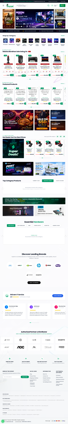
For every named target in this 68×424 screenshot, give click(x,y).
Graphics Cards (48, 180)
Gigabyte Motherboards (42, 400)
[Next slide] (52, 18)
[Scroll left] (2, 65)
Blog (31, 374)
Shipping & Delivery (34, 378)
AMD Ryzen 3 (5, 395)
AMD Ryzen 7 (17, 395)
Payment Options (46, 378)
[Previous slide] (17, 18)
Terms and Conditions (32, 383)
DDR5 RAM (10, 410)
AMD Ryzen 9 (23, 395)
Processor (11, 225)
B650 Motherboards (60, 400)
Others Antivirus (59, 377)
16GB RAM (19, 410)
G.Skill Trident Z (39, 410)
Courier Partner (46, 380)
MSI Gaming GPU (45, 405)
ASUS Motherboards (24, 400)
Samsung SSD (29, 414)
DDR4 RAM (5, 410)
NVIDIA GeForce (6, 405)
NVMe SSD (5, 414)
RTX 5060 (17, 405)
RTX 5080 (27, 405)
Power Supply (37, 225)
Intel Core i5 (35, 395)
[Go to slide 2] (34, 27)
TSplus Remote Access (59, 385)
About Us (45, 374)
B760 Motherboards (7, 401)
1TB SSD (14, 414)
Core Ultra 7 (58, 395)
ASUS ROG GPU (38, 405)
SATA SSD (9, 414)
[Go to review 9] (36, 322)
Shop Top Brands (34, 282)
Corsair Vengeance (31, 410)
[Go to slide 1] (33, 27)
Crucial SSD (23, 414)
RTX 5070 (22, 405)
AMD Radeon (12, 405)
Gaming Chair (56, 225)
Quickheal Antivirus (60, 379)
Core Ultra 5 (52, 395)
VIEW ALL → (63, 51)
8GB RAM (14, 410)
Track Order (63, 1)
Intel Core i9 (46, 395)
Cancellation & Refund (33, 380)
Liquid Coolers (60, 180)
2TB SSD (18, 414)
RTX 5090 (32, 405)
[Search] (48, 5)
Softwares (58, 375)
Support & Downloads (52, 1)
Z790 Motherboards (51, 400)
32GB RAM (24, 410)
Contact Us (45, 376)
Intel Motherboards (6, 400)
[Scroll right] (65, 65)
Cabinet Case (36, 180)
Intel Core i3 (29, 395)
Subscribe (24, 376)
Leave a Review (58, 295)
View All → (63, 35)
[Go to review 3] (31, 322)
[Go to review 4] (32, 322)
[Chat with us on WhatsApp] (3, 421)
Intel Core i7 (41, 395)
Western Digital (36, 414)
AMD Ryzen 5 (11, 395)
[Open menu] (4, 5)
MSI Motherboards (32, 400)
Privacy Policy (33, 376)
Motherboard (21, 225)
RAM (29, 225)
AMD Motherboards (15, 400)
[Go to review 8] (35, 322)
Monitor (46, 225)
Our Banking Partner (47, 382)
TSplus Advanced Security (60, 382)
